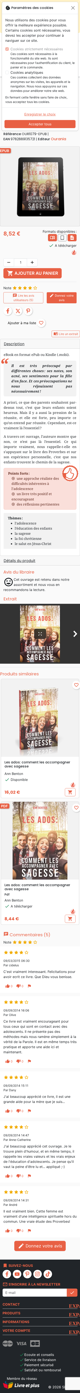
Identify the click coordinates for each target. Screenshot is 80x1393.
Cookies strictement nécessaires (36, 49)
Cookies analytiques (26, 72)
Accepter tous (40, 124)
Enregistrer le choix (40, 114)
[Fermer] (73, 7)
